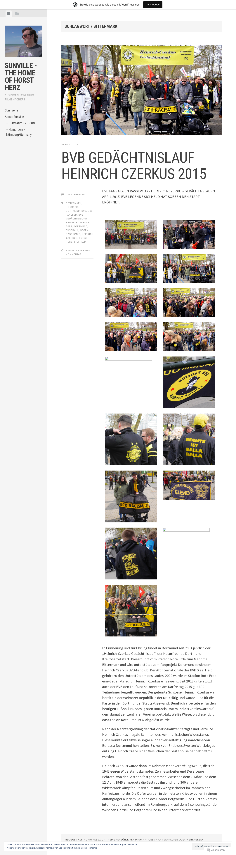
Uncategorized (76, 194)
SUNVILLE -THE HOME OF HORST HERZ (21, 76)
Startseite (11, 110)
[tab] (9, 13)
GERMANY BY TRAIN (22, 123)
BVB (83, 210)
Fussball (72, 230)
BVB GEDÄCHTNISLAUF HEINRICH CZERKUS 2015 (133, 165)
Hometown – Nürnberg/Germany (19, 132)
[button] (131, 235)
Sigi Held (80, 241)
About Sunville (14, 117)
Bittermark (73, 203)
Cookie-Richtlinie (89, 847)
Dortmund (80, 226)
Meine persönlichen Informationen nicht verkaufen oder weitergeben (156, 839)
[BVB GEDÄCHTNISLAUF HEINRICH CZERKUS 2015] (141, 90)
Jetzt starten (152, 4)
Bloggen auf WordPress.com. (85, 839)
